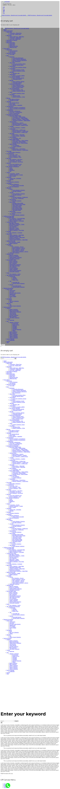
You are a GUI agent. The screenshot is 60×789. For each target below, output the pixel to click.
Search (16, 721)
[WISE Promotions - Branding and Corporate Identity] (26, 15)
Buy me (2, 344)
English (8, 1)
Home (5, 783)
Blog (5, 785)
